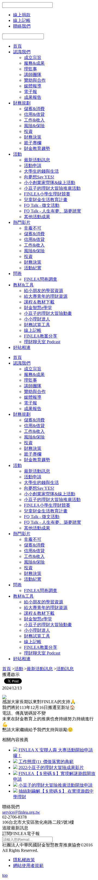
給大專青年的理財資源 (46, 296)
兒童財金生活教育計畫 (46, 199)
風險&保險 (34, 125)
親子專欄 (32, 142)
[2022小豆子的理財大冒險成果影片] (15, 767)
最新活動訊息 (37, 160)
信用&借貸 (34, 114)
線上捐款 (21, 14)
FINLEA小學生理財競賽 (47, 194)
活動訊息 (65, 668)
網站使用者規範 (28, 865)
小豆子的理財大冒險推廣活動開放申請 (56, 785)
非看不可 (32, 228)
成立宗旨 (32, 57)
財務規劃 (21, 103)
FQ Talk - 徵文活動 (41, 205)
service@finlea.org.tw (21, 812)
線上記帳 (21, 20)
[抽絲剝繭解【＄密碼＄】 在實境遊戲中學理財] (15, 791)
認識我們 (21, 52)
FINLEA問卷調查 (40, 279)
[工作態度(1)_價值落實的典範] (15, 761)
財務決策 (32, 137)
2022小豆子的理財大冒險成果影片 (51, 767)
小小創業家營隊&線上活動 (49, 182)
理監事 (30, 69)
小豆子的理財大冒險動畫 (48, 313)
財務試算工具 (37, 324)
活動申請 (32, 165)
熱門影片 (21, 222)
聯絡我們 (21, 26)
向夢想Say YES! (39, 177)
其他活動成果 (37, 216)
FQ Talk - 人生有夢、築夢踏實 (52, 211)
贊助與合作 (35, 80)
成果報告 (32, 97)
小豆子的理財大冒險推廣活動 (52, 188)
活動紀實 (32, 268)
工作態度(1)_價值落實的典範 (46, 761)
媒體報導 (32, 86)
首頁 (17, 46)
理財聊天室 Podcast (42, 341)
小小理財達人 (37, 319)
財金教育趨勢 (37, 148)
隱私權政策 (24, 860)
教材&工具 (23, 285)
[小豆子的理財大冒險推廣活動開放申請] (15, 785)
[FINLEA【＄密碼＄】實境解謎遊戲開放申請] (15, 773)
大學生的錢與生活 (41, 171)
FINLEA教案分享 (40, 336)
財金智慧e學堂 (38, 307)
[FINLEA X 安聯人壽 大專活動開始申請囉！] (15, 750)
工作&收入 (34, 120)
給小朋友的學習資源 (43, 290)
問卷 (17, 273)
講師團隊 (32, 74)
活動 (17, 154)
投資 (28, 131)
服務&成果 (34, 63)
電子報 (30, 91)
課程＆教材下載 (39, 302)
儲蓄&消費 (34, 108)
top (5, 875)
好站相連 (21, 347)
